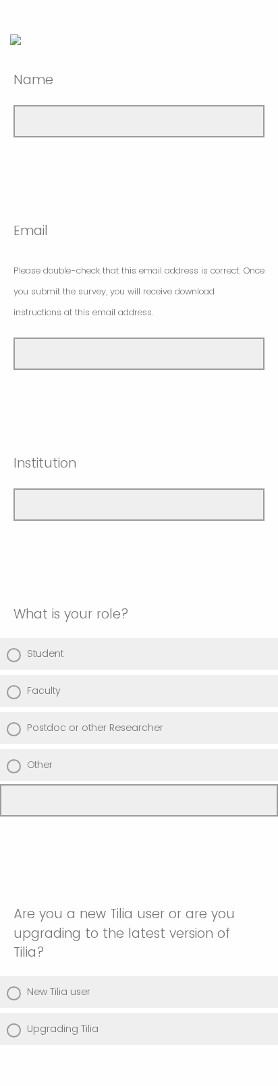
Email (139, 270)
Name (33, 80)
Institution (44, 463)
